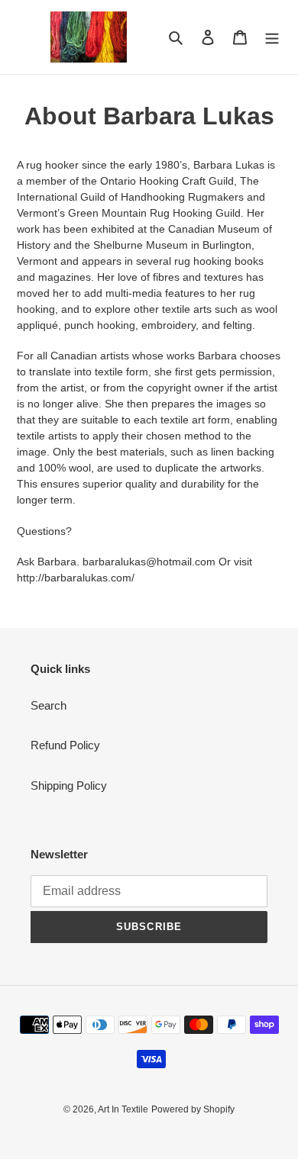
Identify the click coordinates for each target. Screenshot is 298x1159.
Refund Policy (65, 745)
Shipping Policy (69, 785)
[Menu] (272, 37)
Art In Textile (123, 1109)
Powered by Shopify (193, 1109)
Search (48, 705)
